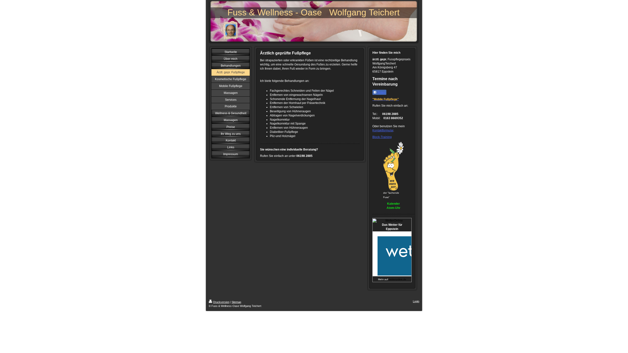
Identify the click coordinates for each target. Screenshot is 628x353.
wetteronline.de (397, 279)
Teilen (381, 92)
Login (416, 301)
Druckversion (221, 302)
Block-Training (382, 137)
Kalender (393, 203)
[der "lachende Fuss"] (393, 166)
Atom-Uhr (393, 208)
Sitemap (236, 302)
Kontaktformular (382, 130)
